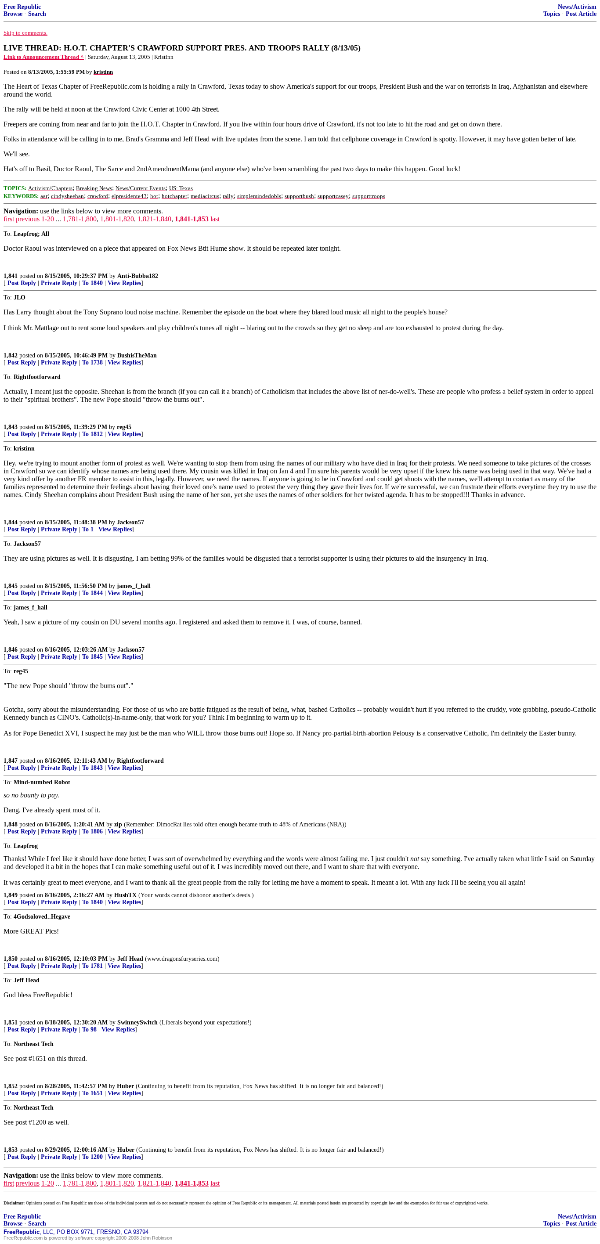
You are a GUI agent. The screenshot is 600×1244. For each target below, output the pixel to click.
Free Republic (22, 7)
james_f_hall (134, 586)
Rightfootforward (140, 760)
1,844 (11, 522)
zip (118, 824)
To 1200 (92, 1157)
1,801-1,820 (117, 219)
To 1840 (92, 283)
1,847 (11, 760)
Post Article (581, 14)
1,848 (11, 824)
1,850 (11, 959)
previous (28, 219)
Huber (125, 1086)
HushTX (125, 895)
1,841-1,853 (192, 219)
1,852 (11, 1086)
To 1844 (92, 593)
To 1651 (92, 1093)
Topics (551, 14)
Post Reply (21, 283)
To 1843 (92, 767)
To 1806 (92, 831)
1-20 (47, 219)
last (215, 219)
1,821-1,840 (154, 219)
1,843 (11, 427)
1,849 (11, 895)
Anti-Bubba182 (137, 276)
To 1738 (92, 362)
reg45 (124, 427)
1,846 (11, 649)
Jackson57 (130, 522)
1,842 (11, 355)
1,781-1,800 (80, 219)
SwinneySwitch (137, 1022)
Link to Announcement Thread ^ (44, 57)
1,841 (11, 276)
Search (37, 14)
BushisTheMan (137, 355)
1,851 (11, 1022)
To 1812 (92, 434)
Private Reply (59, 283)
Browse (13, 14)
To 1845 (92, 656)
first (9, 219)
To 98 (89, 1029)
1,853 (11, 1150)
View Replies (124, 283)
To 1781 (92, 966)
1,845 (11, 586)
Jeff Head (130, 959)
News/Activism (577, 7)
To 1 (88, 529)
